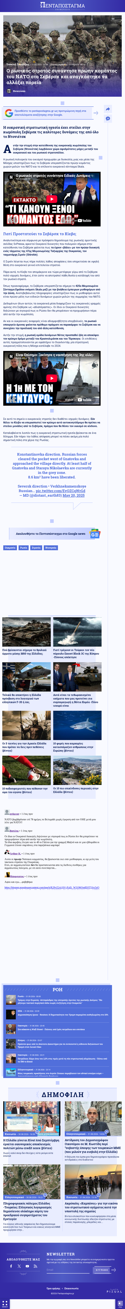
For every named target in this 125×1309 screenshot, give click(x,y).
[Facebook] (11, 1266)
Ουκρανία (10, 547)
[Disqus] (52, 849)
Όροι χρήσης (53, 1288)
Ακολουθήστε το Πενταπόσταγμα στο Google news (50, 534)
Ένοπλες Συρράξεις (18, 64)
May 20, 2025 (74, 495)
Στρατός (36, 547)
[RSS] (35, 1266)
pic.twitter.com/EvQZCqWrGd (60, 490)
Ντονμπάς (50, 547)
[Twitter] (19, 1266)
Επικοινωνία (71, 1288)
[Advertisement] (52, 586)
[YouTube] (27, 1266)
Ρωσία (23, 547)
